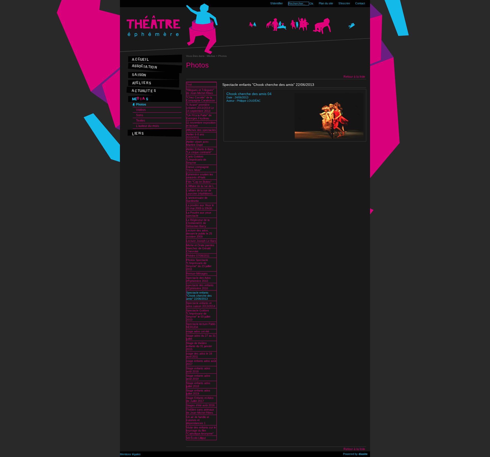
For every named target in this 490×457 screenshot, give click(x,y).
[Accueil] (153, 58)
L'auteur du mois (147, 126)
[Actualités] (153, 90)
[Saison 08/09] (153, 74)
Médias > (212, 56)
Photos (141, 104)
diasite (363, 453)
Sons (139, 115)
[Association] (153, 66)
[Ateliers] (153, 82)
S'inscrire (344, 3)
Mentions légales (130, 454)
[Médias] (153, 98)
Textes (140, 120)
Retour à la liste (354, 77)
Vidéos (141, 110)
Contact (360, 3)
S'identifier (276, 3)
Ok (311, 3)
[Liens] (153, 133)
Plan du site (326, 3)
